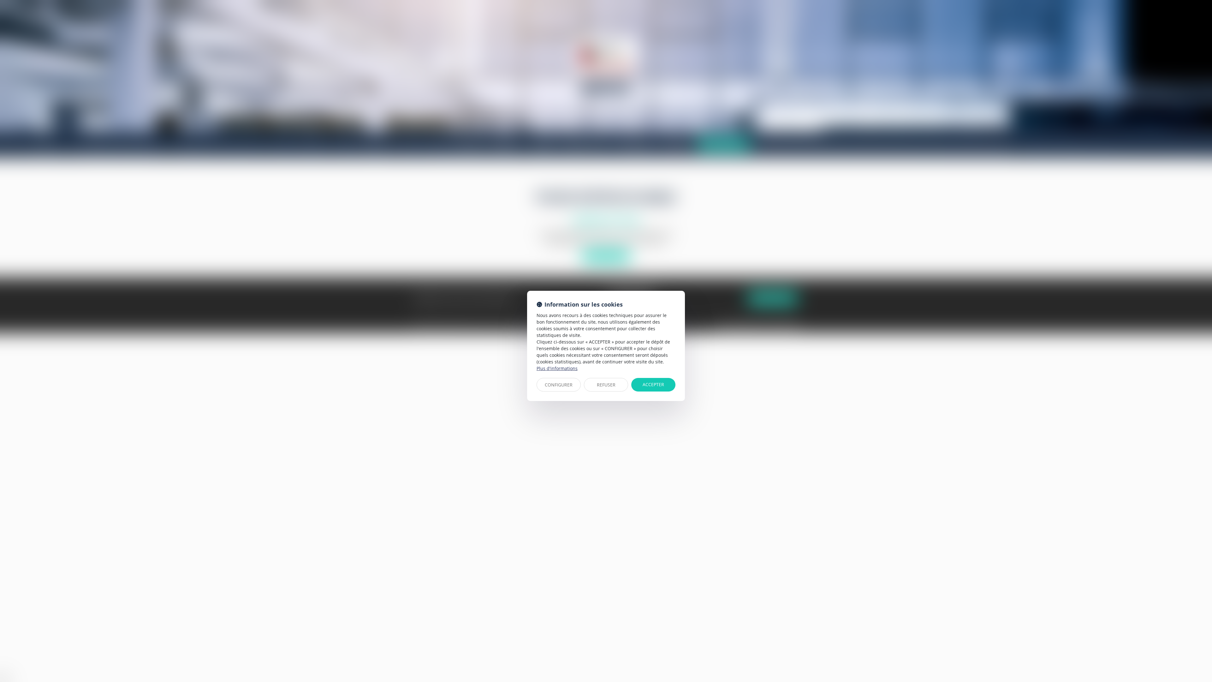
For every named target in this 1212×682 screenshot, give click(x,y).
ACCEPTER (653, 384)
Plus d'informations (557, 368)
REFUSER (606, 385)
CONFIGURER (559, 385)
